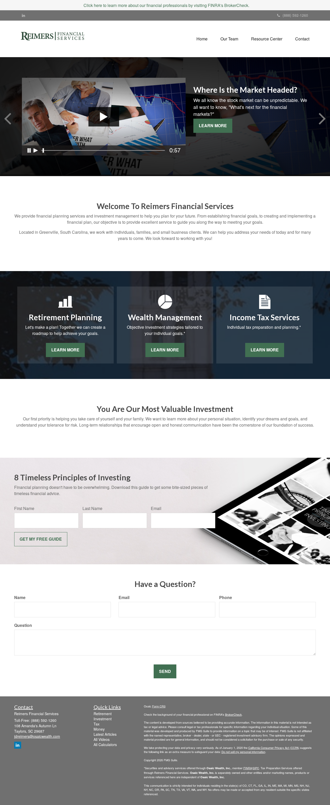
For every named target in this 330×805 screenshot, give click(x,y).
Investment (103, 718)
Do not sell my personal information (243, 752)
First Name (24, 508)
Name (20, 597)
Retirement (103, 713)
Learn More (213, 125)
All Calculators (105, 744)
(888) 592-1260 (295, 15)
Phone (225, 597)
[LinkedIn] (23, 15)
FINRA (247, 768)
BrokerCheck (233, 714)
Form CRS (159, 706)
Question (23, 625)
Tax (97, 723)
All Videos (102, 739)
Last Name (92, 508)
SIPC (256, 768)
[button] (229, 39)
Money (99, 729)
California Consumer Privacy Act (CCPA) (273, 748)
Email (156, 508)
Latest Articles (105, 734)
